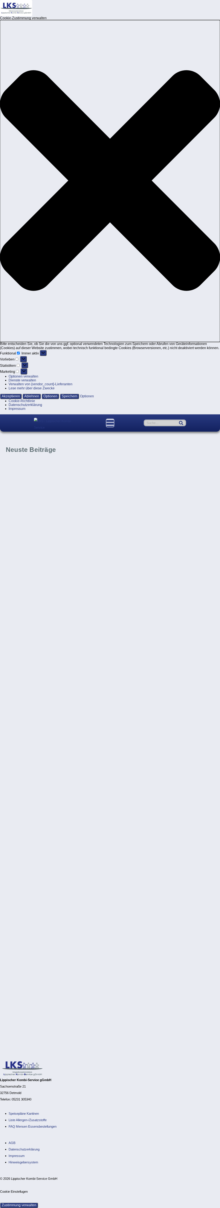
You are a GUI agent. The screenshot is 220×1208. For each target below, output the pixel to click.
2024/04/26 (122, 886)
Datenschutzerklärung (25, 405)
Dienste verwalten (22, 380)
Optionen (50, 396)
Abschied (54, 941)
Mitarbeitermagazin (197, 700)
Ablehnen (31, 396)
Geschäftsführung (90, 941)
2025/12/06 (122, 652)
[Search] (181, 423)
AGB (12, 1143)
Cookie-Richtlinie (22, 401)
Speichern (69, 396)
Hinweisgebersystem (23, 1162)
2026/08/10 (14, 531)
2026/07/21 (122, 531)
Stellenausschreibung (87, 466)
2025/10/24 (122, 765)
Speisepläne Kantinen (24, 1113)
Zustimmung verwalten (19, 1205)
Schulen (97, 700)
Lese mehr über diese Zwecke (32, 388)
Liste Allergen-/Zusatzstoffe (28, 1120)
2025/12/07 (14, 652)
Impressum (17, 408)
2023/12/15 (13, 1006)
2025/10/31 (13, 765)
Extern (64, 587)
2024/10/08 (14, 886)
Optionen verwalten (23, 376)
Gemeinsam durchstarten (38, 895)
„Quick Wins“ (131, 661)
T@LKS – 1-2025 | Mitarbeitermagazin (162, 774)
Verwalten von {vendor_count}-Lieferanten (40, 384)
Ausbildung (65, 820)
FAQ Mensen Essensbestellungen (33, 1126)
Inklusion (79, 587)
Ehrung (68, 941)
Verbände (96, 587)
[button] (110, 181)
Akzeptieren (11, 396)
